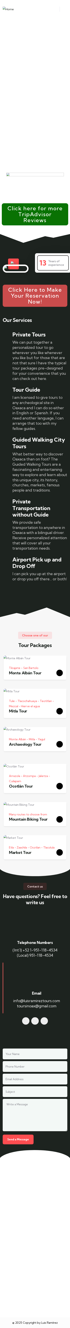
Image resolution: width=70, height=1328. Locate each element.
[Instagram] (44, 1021)
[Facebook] (26, 1021)
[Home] (8, 9)
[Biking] (35, 1021)
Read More (13, 1285)
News (13, 1239)
